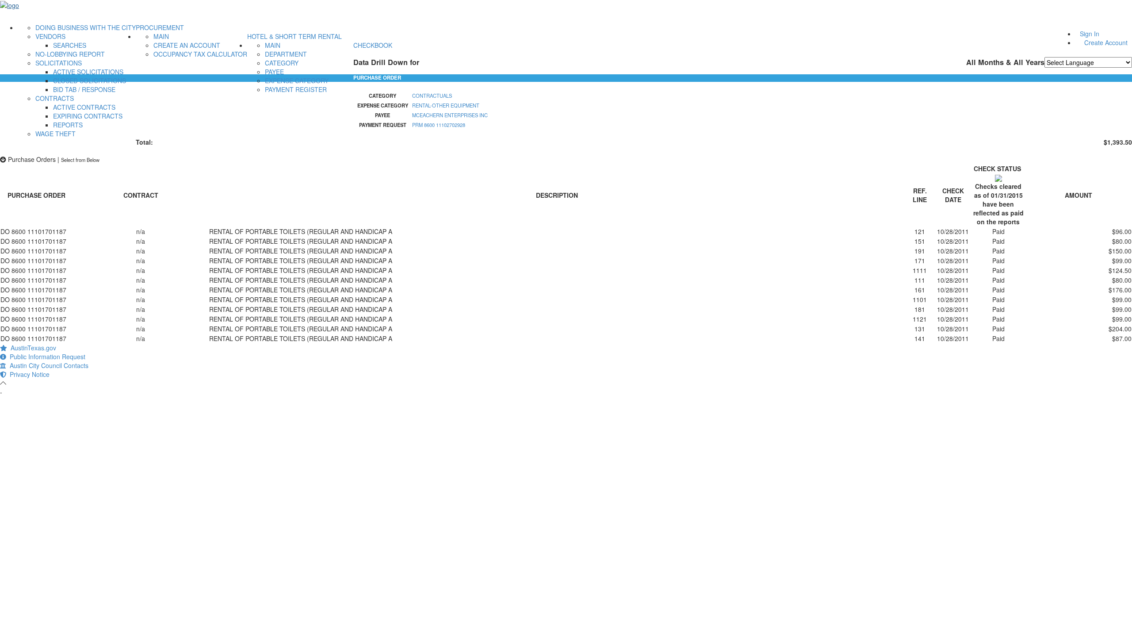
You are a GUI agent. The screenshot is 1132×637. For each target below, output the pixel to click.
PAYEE (274, 71)
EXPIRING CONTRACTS (87, 115)
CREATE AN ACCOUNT (186, 45)
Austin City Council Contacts (47, 365)
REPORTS (68, 124)
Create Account (1106, 42)
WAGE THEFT (55, 133)
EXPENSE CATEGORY (297, 80)
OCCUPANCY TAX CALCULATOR (200, 54)
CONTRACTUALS (432, 95)
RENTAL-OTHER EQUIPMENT (445, 105)
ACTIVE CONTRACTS (84, 107)
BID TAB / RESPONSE (84, 89)
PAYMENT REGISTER (296, 89)
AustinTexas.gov (31, 347)
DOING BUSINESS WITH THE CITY (85, 27)
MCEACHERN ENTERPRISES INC (450, 115)
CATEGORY (281, 62)
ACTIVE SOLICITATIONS (88, 71)
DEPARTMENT (286, 54)
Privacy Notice (28, 374)
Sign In (1089, 33)
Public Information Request (45, 356)
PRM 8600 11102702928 (438, 124)
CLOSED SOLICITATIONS (89, 80)
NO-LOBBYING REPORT (70, 54)
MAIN (161, 36)
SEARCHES (69, 45)
